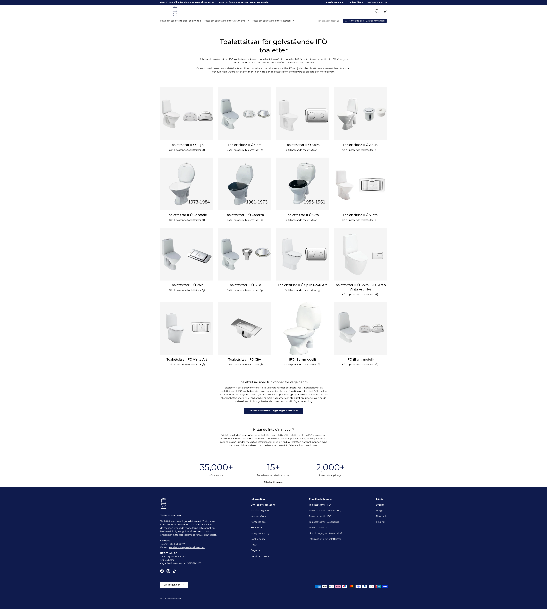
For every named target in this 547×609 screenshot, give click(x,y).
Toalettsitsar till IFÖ (320, 504)
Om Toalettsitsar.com (263, 504)
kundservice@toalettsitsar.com (255, 442)
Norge (379, 510)
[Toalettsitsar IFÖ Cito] (302, 184)
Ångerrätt (256, 550)
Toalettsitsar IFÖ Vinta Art (187, 359)
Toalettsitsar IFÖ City (244, 359)
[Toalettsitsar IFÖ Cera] (244, 113)
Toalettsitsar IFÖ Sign (187, 145)
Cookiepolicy (258, 539)
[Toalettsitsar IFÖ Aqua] (360, 113)
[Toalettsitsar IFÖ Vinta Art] (186, 328)
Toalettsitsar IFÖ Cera (244, 145)
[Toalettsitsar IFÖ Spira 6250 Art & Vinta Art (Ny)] (360, 254)
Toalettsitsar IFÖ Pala (187, 285)
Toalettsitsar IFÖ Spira (302, 145)
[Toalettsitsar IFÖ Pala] (186, 254)
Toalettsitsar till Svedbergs (324, 522)
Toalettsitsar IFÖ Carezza (244, 215)
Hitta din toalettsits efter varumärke (224, 20)
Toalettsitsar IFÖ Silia (244, 285)
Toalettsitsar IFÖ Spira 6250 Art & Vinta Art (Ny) (360, 287)
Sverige (380, 504)
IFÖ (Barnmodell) (302, 359)
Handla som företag (328, 21)
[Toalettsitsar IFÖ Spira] (302, 113)
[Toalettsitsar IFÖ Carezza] (244, 184)
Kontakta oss (258, 522)
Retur (254, 544)
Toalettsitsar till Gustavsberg (325, 510)
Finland (380, 522)
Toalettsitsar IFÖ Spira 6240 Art (302, 285)
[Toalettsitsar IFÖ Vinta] (360, 184)
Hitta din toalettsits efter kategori (271, 20)
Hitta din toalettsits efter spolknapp (180, 20)
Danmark (381, 516)
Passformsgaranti (335, 2)
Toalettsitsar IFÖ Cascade (187, 215)
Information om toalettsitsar (325, 539)
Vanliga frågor (355, 2)
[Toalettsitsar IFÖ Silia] (244, 254)
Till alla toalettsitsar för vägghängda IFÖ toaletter (273, 410)
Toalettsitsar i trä (318, 527)
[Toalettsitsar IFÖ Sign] (186, 113)
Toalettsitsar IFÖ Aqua (360, 145)
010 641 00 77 (177, 544)
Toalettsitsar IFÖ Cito (302, 215)
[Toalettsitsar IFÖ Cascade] (186, 184)
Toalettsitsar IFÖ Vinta (360, 215)
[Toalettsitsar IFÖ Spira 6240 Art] (302, 254)
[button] (385, 11)
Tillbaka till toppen (273, 482)
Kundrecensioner (261, 556)
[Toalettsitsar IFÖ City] (244, 328)
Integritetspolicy (260, 533)
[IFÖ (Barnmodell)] (302, 328)
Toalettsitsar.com (174, 598)
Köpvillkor (256, 527)
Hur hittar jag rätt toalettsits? (325, 533)
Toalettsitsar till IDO (320, 516)
